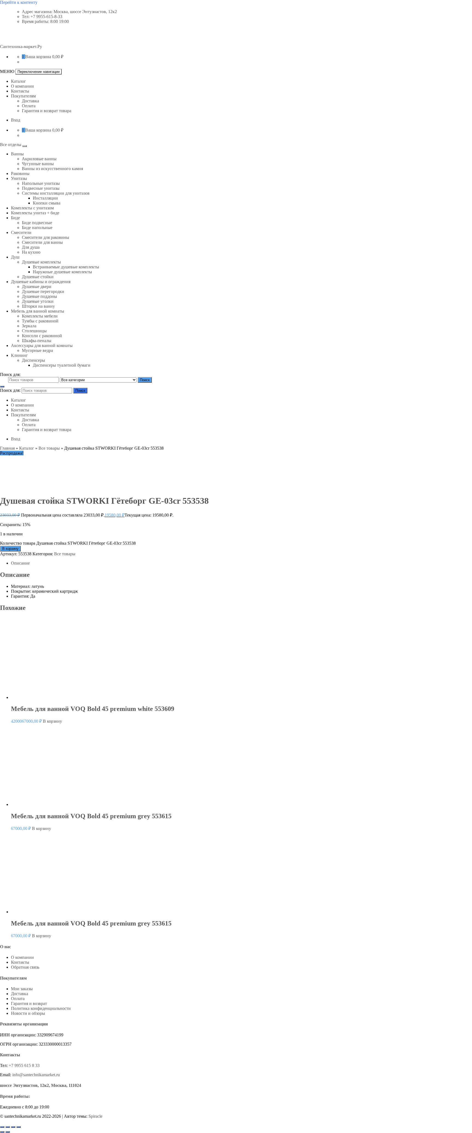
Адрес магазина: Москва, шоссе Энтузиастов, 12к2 (69, 11)
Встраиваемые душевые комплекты (66, 267)
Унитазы (19, 178)
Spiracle (95, 1116)
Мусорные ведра (37, 350)
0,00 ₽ (57, 56)
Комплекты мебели (40, 316)
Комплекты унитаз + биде (35, 212)
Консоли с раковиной (42, 335)
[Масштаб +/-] (2, 1127)
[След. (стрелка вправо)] (7, 1132)
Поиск (145, 380)
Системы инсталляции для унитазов (56, 193)
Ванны (17, 154)
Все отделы (11, 144)
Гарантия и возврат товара (46, 110)
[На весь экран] (7, 1127)
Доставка (30, 101)
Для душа (31, 247)
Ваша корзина (38, 56)
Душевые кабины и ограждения (40, 281)
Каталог (18, 81)
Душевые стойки (38, 276)
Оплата (29, 105)
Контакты (20, 91)
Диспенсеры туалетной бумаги (61, 365)
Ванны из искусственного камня (52, 168)
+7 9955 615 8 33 (24, 1065)
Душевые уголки (38, 301)
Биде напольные (37, 227)
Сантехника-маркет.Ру (21, 46)
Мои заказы (22, 988)
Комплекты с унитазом (32, 208)
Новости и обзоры (28, 1013)
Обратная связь (25, 967)
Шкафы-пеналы (36, 340)
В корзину (10, 549)
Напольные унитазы (41, 183)
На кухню (31, 252)
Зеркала (29, 326)
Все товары (49, 448)
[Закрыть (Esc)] (18, 1127)
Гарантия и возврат (29, 1003)
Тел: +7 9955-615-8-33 (42, 16)
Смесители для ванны (42, 242)
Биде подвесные (37, 222)
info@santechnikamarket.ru (36, 1074)
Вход (15, 120)
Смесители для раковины (45, 237)
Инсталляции (45, 198)
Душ (15, 257)
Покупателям (23, 96)
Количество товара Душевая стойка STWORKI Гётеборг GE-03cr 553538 (68, 543)
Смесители (21, 232)
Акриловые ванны (39, 158)
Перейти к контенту (18, 2)
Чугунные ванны (38, 163)
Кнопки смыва (46, 203)
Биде (15, 217)
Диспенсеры (33, 360)
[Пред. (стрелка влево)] (2, 1132)
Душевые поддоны (39, 296)
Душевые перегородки (43, 291)
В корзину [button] (52, 721)
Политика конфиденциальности (41, 1008)
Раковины (20, 173)
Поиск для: (10, 374)
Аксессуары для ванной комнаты (42, 345)
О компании (22, 86)
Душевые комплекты (41, 262)
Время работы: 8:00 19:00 (45, 21)
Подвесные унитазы (41, 188)
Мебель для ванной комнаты (37, 311)
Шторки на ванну (38, 306)
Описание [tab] (20, 563)
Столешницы (34, 330)
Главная (7, 448)
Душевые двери (36, 286)
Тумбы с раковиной (40, 321)
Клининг (19, 355)
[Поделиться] (13, 1127)
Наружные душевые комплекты (62, 271)
